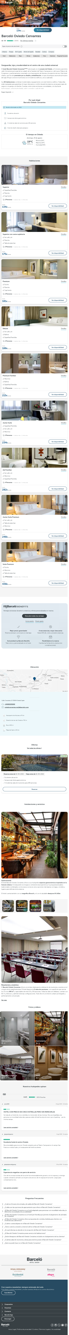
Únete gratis (39, 621)
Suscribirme (8, 1293)
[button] (2, 3)
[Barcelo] (51, 1270)
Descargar (7, 1319)
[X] (59, 1325)
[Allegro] (51, 1275)
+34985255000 (10, 704)
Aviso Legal (12, 1329)
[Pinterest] (66, 1325)
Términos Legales (45, 1329)
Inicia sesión (30, 621)
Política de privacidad (24, 1329)
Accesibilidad (56, 1329)
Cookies (35, 1329)
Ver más (4, 1000)
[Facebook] (52, 1325)
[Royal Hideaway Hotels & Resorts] (18, 1270)
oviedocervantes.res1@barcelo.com (17, 707)
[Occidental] (18, 1275)
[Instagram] (55, 1325)
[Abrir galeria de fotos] (66, 167)
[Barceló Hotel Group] (8, 3)
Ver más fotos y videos (35, 21)
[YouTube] (62, 1325)
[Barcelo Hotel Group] (5, 1325)
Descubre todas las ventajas (34, 616)
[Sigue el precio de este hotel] (65, 46)
